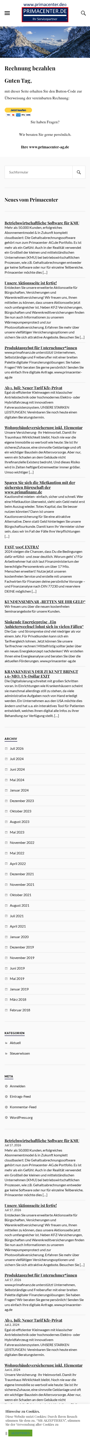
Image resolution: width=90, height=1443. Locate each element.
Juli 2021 (17, 916)
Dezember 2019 (22, 947)
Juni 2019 (17, 968)
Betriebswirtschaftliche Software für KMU (42, 222)
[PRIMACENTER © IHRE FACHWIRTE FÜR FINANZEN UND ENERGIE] (45, 20)
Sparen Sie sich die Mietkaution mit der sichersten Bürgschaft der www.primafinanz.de (40, 487)
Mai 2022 (17, 853)
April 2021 (18, 926)
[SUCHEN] (78, 172)
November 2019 (22, 957)
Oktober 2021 (20, 895)
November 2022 (22, 842)
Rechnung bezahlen (30, 68)
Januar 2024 (19, 790)
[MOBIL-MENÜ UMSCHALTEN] (7, 13)
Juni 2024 (17, 769)
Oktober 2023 (20, 811)
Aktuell (15, 1043)
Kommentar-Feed (23, 1107)
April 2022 (18, 863)
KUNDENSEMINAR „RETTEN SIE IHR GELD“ (45, 601)
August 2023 (19, 821)
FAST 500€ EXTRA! (22, 546)
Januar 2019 (19, 989)
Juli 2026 (17, 748)
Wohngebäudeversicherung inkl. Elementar (44, 427)
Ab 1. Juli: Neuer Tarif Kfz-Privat (33, 387)
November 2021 (22, 884)
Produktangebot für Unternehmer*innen (41, 347)
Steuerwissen (20, 1053)
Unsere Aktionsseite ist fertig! (31, 282)
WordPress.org (21, 1117)
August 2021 (19, 905)
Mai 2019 (17, 978)
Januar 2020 (19, 937)
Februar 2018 (20, 1010)
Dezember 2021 (22, 874)
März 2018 (18, 999)
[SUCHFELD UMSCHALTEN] (82, 13)
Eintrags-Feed (20, 1096)
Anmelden (17, 1086)
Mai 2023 (17, 832)
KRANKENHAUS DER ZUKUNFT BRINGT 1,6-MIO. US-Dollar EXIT (41, 674)
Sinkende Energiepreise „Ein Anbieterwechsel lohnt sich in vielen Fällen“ (44, 624)
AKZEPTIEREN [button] (20, 1433)
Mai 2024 (17, 780)
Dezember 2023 (22, 801)
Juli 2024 (17, 759)
